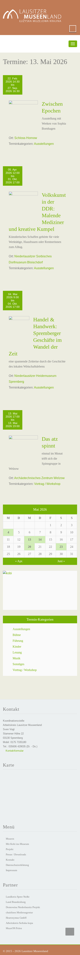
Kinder (17, 646)
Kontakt (10, 859)
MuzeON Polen (14, 928)
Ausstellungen (44, 143)
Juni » (61, 561)
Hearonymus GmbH (16, 917)
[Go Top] (69, 932)
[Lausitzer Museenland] (32, 11)
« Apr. (19, 561)
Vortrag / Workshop (47, 483)
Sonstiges (18, 664)
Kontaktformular (14, 750)
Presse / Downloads (16, 854)
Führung (18, 640)
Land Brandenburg (16, 901)
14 (40, 539)
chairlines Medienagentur (19, 912)
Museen (10, 838)
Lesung (17, 652)
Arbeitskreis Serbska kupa (19, 923)
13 (29, 539)
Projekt (9, 849)
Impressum (11, 870)
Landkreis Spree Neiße (18, 896)
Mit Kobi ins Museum (17, 843)
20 (29, 546)
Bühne (17, 635)
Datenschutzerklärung (17, 865)
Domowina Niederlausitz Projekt (23, 907)
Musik (16, 658)
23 (61, 546)
